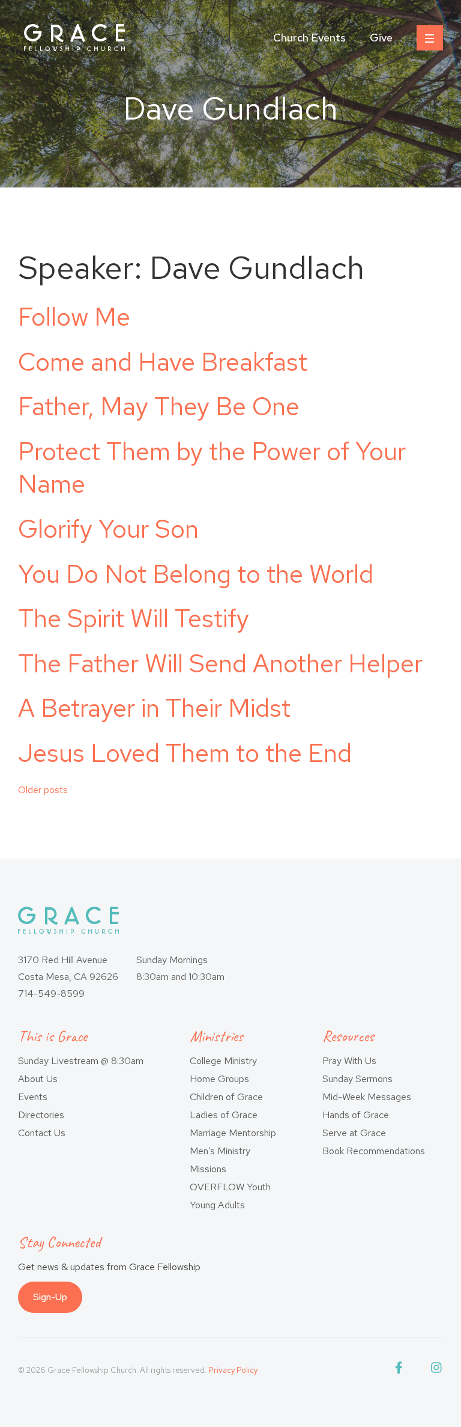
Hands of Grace (355, 1115)
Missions (208, 1169)
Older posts (43, 789)
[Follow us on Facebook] (401, 1370)
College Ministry (223, 1060)
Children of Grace (226, 1097)
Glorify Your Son (108, 529)
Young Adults (217, 1205)
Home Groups (219, 1079)
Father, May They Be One (159, 406)
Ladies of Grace (224, 1115)
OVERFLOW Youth (230, 1187)
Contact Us (41, 1133)
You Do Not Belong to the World (195, 574)
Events (32, 1097)
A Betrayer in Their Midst (154, 708)
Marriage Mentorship (233, 1133)
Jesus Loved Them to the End (185, 753)
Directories (41, 1115)
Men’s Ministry (220, 1151)
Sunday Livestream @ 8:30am (80, 1060)
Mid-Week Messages (366, 1097)
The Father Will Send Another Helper (220, 663)
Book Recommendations (373, 1151)
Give (381, 37)
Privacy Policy (233, 1370)
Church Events (309, 37)
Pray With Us (349, 1060)
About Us (38, 1079)
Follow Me (74, 316)
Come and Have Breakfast (162, 362)
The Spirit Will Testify (133, 618)
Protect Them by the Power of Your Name (212, 467)
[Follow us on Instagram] (437, 1370)
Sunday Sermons (357, 1079)
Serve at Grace (354, 1133)
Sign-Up (50, 1297)
